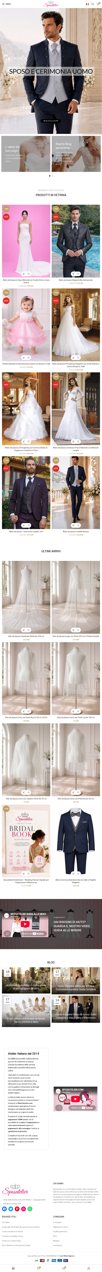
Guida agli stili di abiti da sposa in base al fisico (21, 1227)
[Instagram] (23, 1209)
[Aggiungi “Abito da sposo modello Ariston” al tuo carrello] (73, 525)
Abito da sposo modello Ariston (76, 532)
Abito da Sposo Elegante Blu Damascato (76, 280)
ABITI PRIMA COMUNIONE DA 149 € (51, 71)
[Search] (92, 4)
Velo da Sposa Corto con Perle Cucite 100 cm (76, 717)
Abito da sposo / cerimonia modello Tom (26, 532)
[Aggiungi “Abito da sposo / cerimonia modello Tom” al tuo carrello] (24, 525)
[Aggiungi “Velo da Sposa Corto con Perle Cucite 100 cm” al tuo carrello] (73, 711)
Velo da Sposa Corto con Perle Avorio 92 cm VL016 (26, 717)
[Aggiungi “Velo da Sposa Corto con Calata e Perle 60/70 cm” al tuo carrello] (24, 792)
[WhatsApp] (29, 1209)
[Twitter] (10, 1209)
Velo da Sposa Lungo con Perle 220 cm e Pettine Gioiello (75, 636)
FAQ (55, 1236)
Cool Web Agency (67, 1256)
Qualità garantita (60, 1231)
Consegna (57, 1222)
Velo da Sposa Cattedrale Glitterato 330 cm (26, 636)
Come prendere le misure (12, 1231)
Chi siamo (6, 1222)
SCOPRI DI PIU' (50, 121)
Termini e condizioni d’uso (12, 1236)
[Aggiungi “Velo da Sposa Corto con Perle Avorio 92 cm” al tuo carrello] (73, 792)
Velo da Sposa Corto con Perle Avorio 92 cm (76, 799)
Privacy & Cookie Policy (11, 1241)
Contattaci (57, 1245)
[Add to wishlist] (28, 274)
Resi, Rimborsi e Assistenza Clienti (16, 1245)
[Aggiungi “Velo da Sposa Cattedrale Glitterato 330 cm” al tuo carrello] (24, 630)
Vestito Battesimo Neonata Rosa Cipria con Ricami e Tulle (26, 364)
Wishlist (56, 1241)
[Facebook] (4, 1209)
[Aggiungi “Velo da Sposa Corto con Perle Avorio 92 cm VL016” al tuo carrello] (24, 711)
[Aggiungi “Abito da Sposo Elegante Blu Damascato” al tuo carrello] (73, 274)
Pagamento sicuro (60, 1227)
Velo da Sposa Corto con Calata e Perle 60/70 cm (26, 799)
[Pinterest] (17, 1209)
